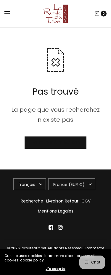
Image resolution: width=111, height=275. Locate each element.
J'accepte (55, 269)
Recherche (32, 201)
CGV (86, 201)
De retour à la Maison (55, 142)
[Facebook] (51, 227)
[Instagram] (60, 227)
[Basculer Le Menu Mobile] (10, 13)
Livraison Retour (62, 201)
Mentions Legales (55, 211)
